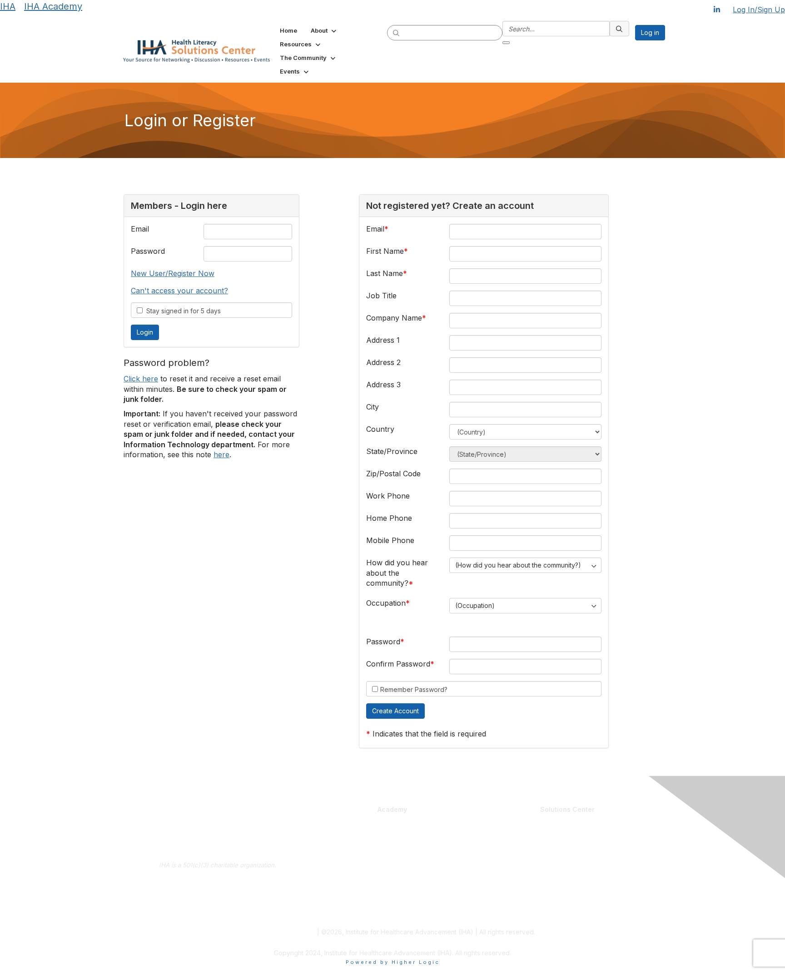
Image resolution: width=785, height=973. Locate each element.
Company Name (394, 317)
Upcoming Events (508, 898)
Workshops (412, 890)
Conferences (415, 880)
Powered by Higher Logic (393, 962)
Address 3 (383, 384)
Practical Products (424, 822)
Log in (650, 32)
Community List (505, 831)
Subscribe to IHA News (218, 911)
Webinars (409, 898)
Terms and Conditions (282, 932)
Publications (413, 858)
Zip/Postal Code (393, 473)
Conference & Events (428, 871)
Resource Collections (601, 858)
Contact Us (218, 898)
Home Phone (389, 518)
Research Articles (596, 849)
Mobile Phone (390, 540)
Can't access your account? (179, 290)
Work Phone (388, 495)
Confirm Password (398, 663)
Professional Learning (343, 822)
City (372, 406)
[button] (324, 30)
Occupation (386, 603)
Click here (141, 378)
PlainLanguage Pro (336, 849)
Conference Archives (601, 841)
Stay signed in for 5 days (182, 311)
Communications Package (346, 858)
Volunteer (497, 867)
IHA (7, 6)
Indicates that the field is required (429, 733)
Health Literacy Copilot (428, 831)
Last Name (384, 273)
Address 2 (383, 362)
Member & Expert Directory (522, 841)
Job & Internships (508, 849)
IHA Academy (53, 6)
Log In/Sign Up (759, 9)
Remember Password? (413, 689)
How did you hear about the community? (397, 573)
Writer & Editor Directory (517, 858)
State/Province (391, 451)
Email (140, 228)
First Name (385, 251)
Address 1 (383, 340)
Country (380, 429)
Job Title (381, 295)
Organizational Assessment (348, 881)
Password (148, 251)
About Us (218, 884)
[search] (396, 32)
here (221, 454)
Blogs (579, 831)
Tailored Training (333, 890)
